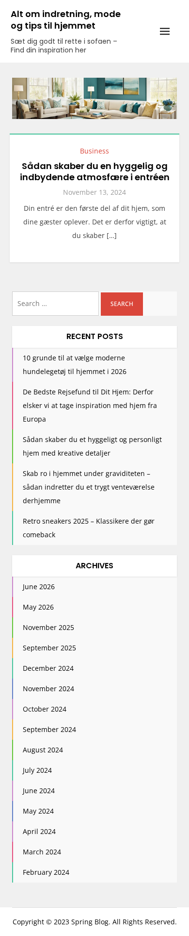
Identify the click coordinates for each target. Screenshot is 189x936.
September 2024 (49, 729)
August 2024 (43, 749)
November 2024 (48, 688)
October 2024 (44, 709)
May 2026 (38, 607)
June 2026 (39, 586)
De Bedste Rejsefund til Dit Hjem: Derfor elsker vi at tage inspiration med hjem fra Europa (90, 405)
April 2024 (39, 831)
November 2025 (48, 627)
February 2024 (46, 872)
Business (94, 150)
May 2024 (38, 811)
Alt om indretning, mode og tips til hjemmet (66, 20)
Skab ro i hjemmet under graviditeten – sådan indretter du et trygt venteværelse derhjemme (89, 487)
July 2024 (37, 770)
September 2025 (49, 647)
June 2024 (39, 790)
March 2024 (42, 851)
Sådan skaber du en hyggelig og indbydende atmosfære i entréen (95, 171)
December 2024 (48, 668)
